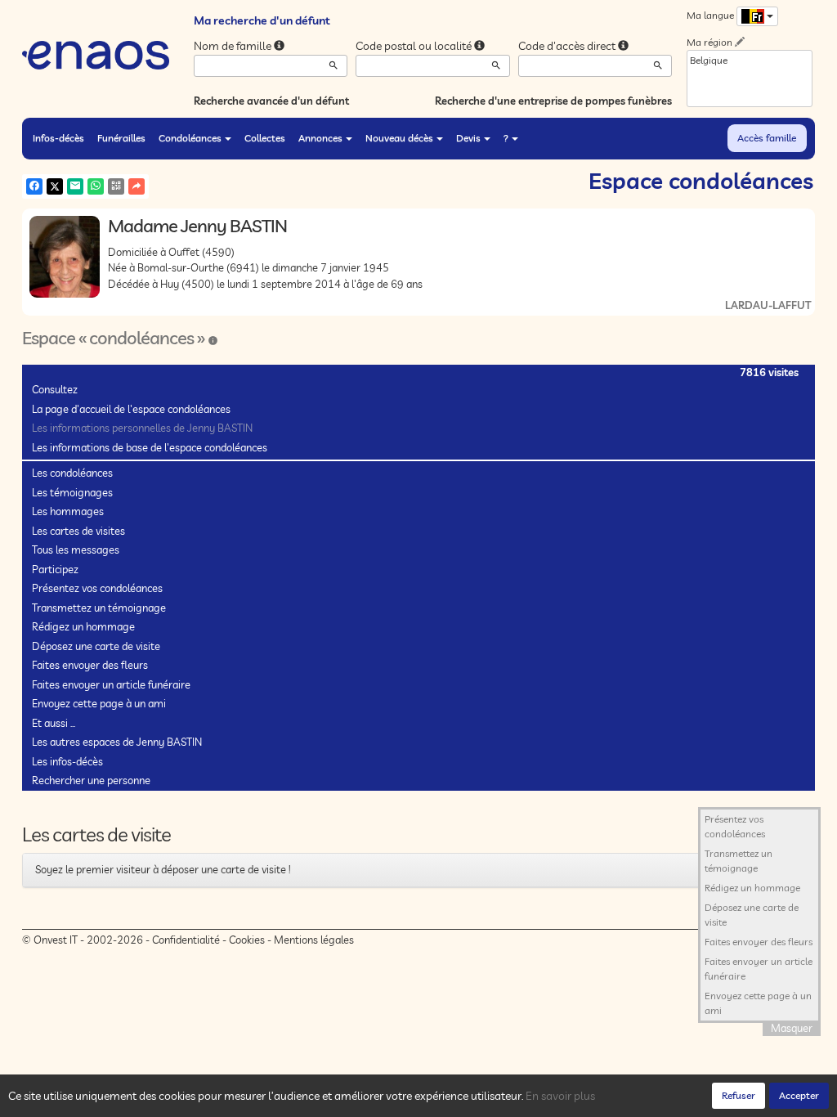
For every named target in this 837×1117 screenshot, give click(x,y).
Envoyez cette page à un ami (99, 703)
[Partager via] (136, 186)
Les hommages (68, 511)
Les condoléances (72, 472)
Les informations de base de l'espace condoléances (149, 447)
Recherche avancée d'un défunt (271, 100)
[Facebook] (34, 186)
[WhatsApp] (95, 186)
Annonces (320, 138)
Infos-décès (58, 138)
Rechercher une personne (91, 780)
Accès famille (766, 138)
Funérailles (121, 138)
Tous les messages (75, 549)
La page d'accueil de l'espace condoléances (131, 408)
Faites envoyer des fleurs (90, 664)
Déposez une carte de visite (96, 646)
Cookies (247, 939)
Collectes (264, 138)
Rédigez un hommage (83, 626)
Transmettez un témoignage (99, 607)
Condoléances (190, 138)
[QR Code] (116, 186)
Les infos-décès (67, 761)
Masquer (791, 1027)
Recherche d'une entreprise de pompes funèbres (553, 100)
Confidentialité (186, 939)
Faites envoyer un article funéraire (111, 684)
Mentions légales (314, 939)
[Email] (75, 186)
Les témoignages (72, 492)
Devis (468, 138)
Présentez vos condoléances (97, 587)
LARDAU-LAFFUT (768, 305)
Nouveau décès (399, 138)
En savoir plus (560, 1095)
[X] (55, 186)
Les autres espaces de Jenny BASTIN (117, 741)
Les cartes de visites (78, 530)
